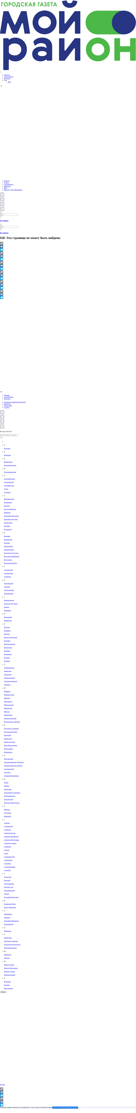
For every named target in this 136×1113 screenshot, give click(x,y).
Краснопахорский (10, 465)
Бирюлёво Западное (11, 519)
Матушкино (8, 701)
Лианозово (7, 674)
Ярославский (8, 988)
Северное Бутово (10, 833)
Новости (7, 75)
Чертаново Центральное (12, 944)
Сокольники (8, 860)
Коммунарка (8, 462)
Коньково (7, 631)
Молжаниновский (10, 718)
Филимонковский (10, 472)
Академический (9, 479)
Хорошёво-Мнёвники (11, 921)
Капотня (7, 627)
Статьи (6, 183)
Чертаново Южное (10, 948)
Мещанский (8, 708)
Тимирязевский (9, 890)
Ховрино (7, 917)
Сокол (6, 853)
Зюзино (6, 607)
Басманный (8, 502)
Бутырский (8, 529)
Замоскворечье (9, 600)
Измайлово (8, 620)
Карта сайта (8, 406)
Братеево (7, 526)
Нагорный (7, 735)
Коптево (7, 634)
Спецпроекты (8, 77)
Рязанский (7, 816)
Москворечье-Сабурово (12, 722)
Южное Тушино (9, 971)
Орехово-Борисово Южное (13, 766)
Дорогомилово (9, 590)
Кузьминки (8, 654)
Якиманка (7, 981)
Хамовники (8, 914)
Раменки (7, 809)
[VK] (68, 246)
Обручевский (8, 759)
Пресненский (8, 799)
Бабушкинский (9, 499)
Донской (7, 587)
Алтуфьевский (9, 485)
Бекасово (7, 448)
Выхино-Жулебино (10, 563)
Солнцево (7, 863)
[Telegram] (68, 249)
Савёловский (8, 826)
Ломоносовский (9, 678)
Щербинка (7, 954)
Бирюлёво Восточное (11, 516)
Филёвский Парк (10, 904)
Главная (6, 395)
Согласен (55, 1107)
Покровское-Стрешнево (12, 793)
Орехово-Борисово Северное (14, 762)
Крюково (7, 651)
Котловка (7, 641)
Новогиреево (8, 749)
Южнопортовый (9, 975)
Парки (6, 782)
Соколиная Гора (9, 857)
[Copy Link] (68, 243)
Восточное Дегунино (11, 553)
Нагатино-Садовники (11, 728)
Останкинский (9, 769)
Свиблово (7, 830)
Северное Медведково (11, 840)
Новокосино (8, 752)
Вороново (7, 455)
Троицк (6, 894)
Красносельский (9, 644)
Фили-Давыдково (10, 907)
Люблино (7, 685)
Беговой (7, 506)
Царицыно (7, 931)
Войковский (8, 539)
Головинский (8, 573)
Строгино (7, 870)
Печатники (8, 789)
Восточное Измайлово (11, 556)
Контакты (7, 404)
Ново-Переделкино (10, 745)
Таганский (7, 877)
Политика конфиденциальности (15, 402)
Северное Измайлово (11, 836)
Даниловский (8, 583)
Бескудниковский (10, 509)
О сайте (6, 407)
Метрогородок (9, 705)
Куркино (7, 661)
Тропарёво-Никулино (11, 897)
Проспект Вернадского (12, 803)
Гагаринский (8, 570)
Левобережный (9, 668)
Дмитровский (8, 593)
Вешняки (7, 536)
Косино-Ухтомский (10, 637)
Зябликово (7, 610)
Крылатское (8, 647)
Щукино (7, 958)
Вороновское (8, 546)
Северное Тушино (10, 843)
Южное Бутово (9, 965)
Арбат (6, 489)
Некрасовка (8, 739)
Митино (7, 712)
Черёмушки (8, 938)
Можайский (8, 715)
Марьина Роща (9, 695)
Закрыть (3, 992)
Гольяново (7, 577)
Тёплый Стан (8, 887)
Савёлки (7, 823)
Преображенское (9, 796)
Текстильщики (9, 884)
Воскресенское (9, 550)
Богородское (8, 523)
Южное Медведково (11, 968)
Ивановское (8, 617)
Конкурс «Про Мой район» (13, 190)
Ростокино (7, 813)
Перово (6, 786)
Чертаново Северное (11, 941)
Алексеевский (9, 482)
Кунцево (7, 658)
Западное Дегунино (10, 604)
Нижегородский (9, 742)
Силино (6, 850)
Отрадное (7, 772)
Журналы (7, 78)
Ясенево (7, 985)
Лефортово (7, 671)
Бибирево (7, 512)
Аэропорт (7, 492)
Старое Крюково (9, 867)
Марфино (7, 691)
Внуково (7, 543)
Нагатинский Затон (10, 732)
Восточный (8, 560)
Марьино (7, 698)
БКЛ (9, 82)
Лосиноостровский (10, 681)
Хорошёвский (8, 924)
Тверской (7, 880)
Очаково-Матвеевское (11, 776)
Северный (7, 847)
